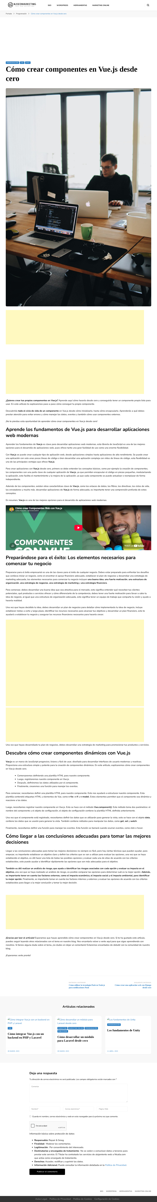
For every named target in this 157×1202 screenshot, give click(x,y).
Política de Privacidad (115, 1165)
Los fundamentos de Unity (123, 1030)
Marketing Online (100, 5)
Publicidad (62, 1031)
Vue (22, 63)
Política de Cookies (82, 1198)
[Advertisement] (78, 43)
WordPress (62, 5)
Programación (12, 63)
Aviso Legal (41, 1198)
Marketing (62, 1028)
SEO (49, 5)
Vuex (28, 63)
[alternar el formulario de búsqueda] (148, 5)
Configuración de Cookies (106, 1198)
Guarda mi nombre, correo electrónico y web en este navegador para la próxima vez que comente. (75, 1116)
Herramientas (80, 5)
